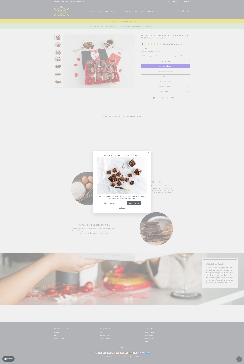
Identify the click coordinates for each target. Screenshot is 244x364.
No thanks (122, 208)
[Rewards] (8, 359)
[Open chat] (239, 359)
